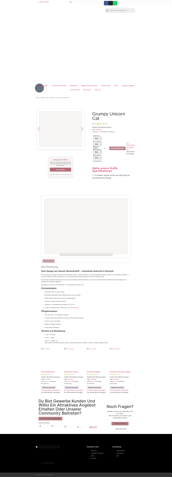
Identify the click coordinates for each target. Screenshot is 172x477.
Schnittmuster (105, 86)
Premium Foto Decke (59, 86)
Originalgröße (60, 169)
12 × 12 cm (53, 174)
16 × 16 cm (60, 174)
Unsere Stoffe (75, 90)
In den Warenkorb (117, 148)
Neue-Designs (50, 97)
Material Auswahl (49, 387)
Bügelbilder (74, 86)
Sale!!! (116, 86)
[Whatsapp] (115, 3)
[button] (130, 145)
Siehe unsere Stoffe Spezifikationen (105, 170)
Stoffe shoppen (42, 86)
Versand (98, 129)
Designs (42, 97)
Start (37, 97)
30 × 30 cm (67, 174)
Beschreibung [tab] (48, 261)
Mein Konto (87, 90)
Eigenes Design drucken (89, 86)
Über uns (98, 90)
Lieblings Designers (128, 86)
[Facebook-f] (106, 3)
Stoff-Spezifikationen (73, 307)
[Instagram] (110, 3)
